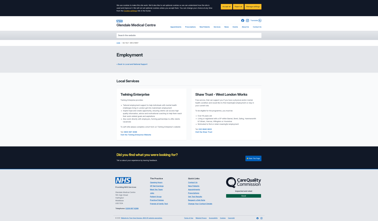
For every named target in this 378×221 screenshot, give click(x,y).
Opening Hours (156, 182)
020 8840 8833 (205, 129)
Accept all (226, 7)
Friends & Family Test (159, 204)
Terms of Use (188, 218)
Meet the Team (156, 189)
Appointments (175, 27)
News (226, 27)
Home (118, 43)
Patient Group (156, 197)
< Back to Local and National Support (132, 64)
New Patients (205, 27)
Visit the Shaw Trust (203, 132)
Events (235, 27)
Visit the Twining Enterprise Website (135, 135)
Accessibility (213, 218)
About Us (245, 27)
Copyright (231, 218)
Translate (254, 20)
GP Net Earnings (157, 186)
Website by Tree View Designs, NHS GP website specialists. (141, 218)
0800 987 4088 (130, 132)
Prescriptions (190, 27)
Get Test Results (195, 197)
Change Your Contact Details (200, 204)
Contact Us (257, 27)
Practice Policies (157, 200)
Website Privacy (201, 218)
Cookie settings (130, 11)
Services (217, 27)
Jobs (152, 193)
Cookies (223, 218)
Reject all (238, 7)
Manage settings (253, 7)
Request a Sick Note (196, 200)
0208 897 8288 (132, 208)
